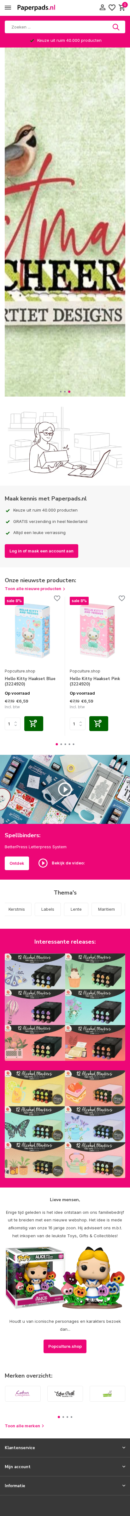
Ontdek (16, 863)
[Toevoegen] (33, 723)
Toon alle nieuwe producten (33, 588)
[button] (61, 391)
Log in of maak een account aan (41, 550)
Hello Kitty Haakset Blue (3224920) (30, 681)
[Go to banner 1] (65, 1007)
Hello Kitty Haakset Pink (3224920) (95, 681)
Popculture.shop (20, 671)
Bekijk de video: (68, 862)
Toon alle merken (22, 1425)
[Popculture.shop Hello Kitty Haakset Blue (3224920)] (32, 631)
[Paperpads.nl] (36, 8)
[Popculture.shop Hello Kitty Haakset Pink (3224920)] (97, 631)
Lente (76, 909)
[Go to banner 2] (65, 1124)
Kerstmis (17, 909)
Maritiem (106, 909)
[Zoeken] (116, 27)
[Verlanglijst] (112, 8)
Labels (47, 909)
